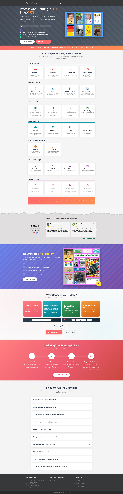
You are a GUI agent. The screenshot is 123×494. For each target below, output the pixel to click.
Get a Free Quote (27, 41)
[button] (94, 3)
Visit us (91, 47)
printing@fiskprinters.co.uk (62, 47)
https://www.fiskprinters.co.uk (36, 487)
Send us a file (84, 47)
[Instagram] (50, 480)
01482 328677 (47, 47)
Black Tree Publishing (80, 483)
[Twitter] (54, 480)
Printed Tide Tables (79, 486)
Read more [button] (49, 234)
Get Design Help (30, 279)
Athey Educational (79, 480)
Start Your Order (60, 374)
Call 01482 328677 (43, 41)
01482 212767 (31, 484)
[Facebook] (52, 480)
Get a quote (74, 47)
